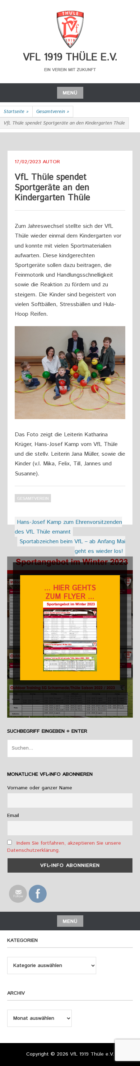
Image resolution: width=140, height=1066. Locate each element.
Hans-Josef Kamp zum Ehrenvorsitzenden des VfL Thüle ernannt (68, 527)
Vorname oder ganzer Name (39, 788)
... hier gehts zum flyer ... (70, 592)
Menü (70, 93)
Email (13, 815)
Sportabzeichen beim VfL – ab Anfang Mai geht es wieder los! (72, 546)
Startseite (16, 111)
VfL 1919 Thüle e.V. (70, 57)
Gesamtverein (52, 111)
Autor (51, 161)
